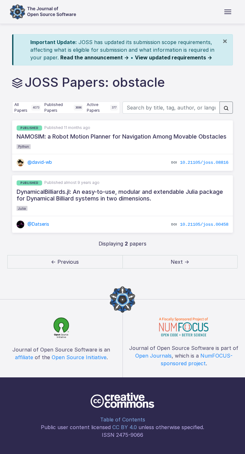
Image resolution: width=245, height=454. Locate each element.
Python (23, 146)
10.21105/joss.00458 (204, 224)
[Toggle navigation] (227, 12)
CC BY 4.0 (124, 427)
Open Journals (153, 355)
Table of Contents (122, 419)
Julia (22, 208)
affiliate (24, 357)
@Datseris (37, 224)
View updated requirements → (173, 57)
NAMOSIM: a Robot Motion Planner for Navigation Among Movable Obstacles (121, 136)
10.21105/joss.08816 (204, 162)
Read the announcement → (94, 57)
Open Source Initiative (79, 357)
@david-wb (39, 162)
